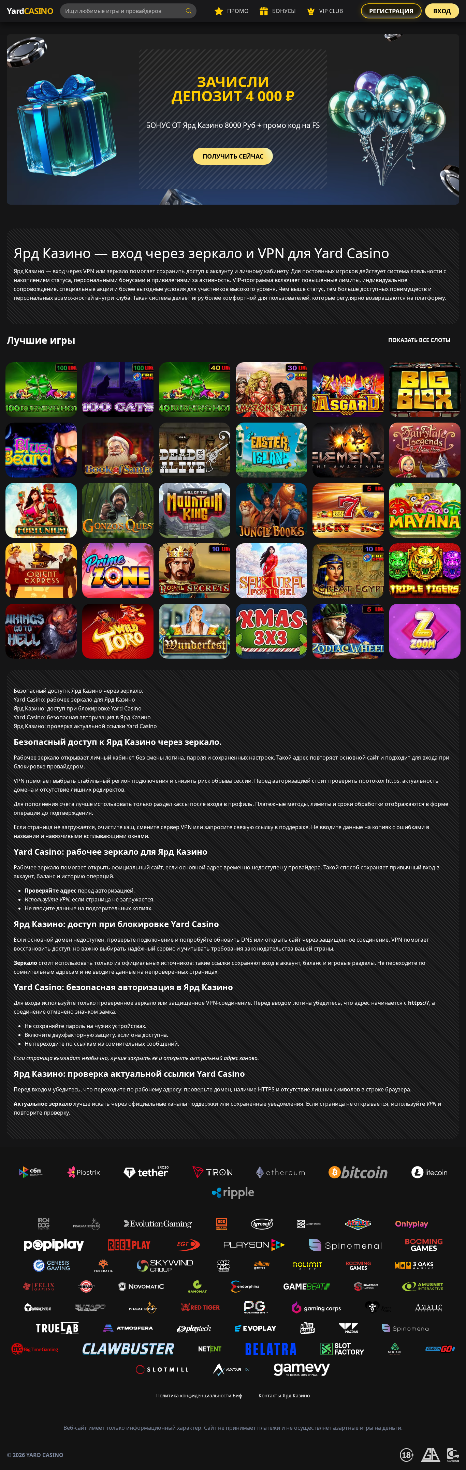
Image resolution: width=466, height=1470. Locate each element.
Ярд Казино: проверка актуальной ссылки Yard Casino (85, 726)
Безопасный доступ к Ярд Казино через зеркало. (78, 690)
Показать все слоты (419, 340)
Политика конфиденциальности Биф (199, 1395)
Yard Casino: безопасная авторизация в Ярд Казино (82, 717)
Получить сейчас (233, 156)
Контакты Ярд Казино (284, 1395)
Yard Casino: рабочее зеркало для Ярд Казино (74, 699)
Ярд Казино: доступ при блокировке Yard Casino (78, 708)
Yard (30, 10)
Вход (442, 11)
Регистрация (391, 11)
